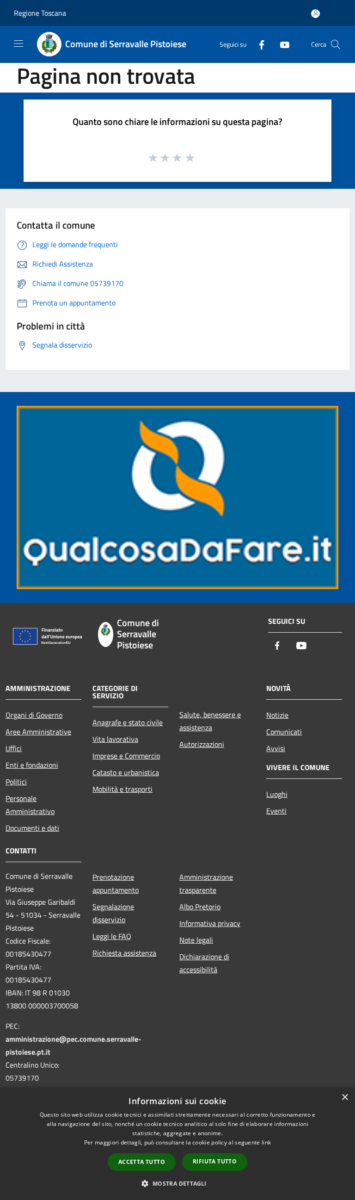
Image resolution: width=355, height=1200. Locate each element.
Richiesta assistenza (124, 952)
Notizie (277, 715)
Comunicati (284, 731)
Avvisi (275, 748)
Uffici (14, 748)
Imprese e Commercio (126, 755)
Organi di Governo (34, 715)
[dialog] (177, 1144)
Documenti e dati (32, 827)
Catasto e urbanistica (125, 772)
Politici (16, 781)
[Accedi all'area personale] (315, 13)
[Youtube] (281, 44)
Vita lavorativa (115, 739)
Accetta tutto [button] (141, 1162)
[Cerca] (335, 44)
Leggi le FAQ (111, 936)
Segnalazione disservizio (113, 913)
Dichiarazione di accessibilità (204, 963)
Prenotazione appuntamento (115, 883)
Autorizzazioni (201, 744)
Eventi (276, 810)
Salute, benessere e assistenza (210, 721)
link (266, 1142)
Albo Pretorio (199, 906)
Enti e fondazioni (32, 765)
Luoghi (277, 794)
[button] (177, 1183)
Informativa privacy (209, 923)
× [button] (344, 1097)
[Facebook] (258, 44)
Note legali (196, 939)
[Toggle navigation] (18, 43)
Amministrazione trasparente (206, 883)
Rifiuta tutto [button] (215, 1161)
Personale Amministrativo (30, 805)
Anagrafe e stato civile (127, 722)
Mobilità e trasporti (122, 789)
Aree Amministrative (38, 731)
